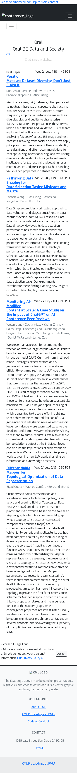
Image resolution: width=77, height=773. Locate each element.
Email (40, 748)
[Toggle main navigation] (70, 16)
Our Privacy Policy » (30, 658)
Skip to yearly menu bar (15, 2)
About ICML (38, 707)
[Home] (17, 16)
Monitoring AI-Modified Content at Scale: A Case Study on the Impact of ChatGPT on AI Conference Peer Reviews (35, 310)
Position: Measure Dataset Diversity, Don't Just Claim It (38, 81)
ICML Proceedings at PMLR (38, 714)
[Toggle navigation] (11, 26)
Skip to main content (45, 2)
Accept (61, 654)
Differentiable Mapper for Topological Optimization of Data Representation (34, 474)
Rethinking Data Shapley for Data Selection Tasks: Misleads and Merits (36, 185)
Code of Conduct (38, 721)
